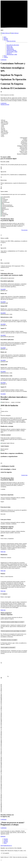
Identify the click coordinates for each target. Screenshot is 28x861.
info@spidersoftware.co (6, 845)
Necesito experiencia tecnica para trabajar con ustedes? (13, 631)
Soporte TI (9, 53)
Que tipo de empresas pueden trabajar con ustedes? (12, 622)
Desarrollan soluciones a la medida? (9, 639)
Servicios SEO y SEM (12, 51)
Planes (5, 55)
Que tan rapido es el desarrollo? (8, 647)
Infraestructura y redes (12, 54)
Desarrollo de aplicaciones (13, 45)
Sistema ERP (10, 47)
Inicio (5, 37)
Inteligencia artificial (11, 50)
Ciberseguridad (10, 49)
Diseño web (9, 46)
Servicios (6, 841)
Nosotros (6, 38)
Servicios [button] (6, 39)
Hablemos (3, 836)
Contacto (6, 57)
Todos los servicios (11, 41)
